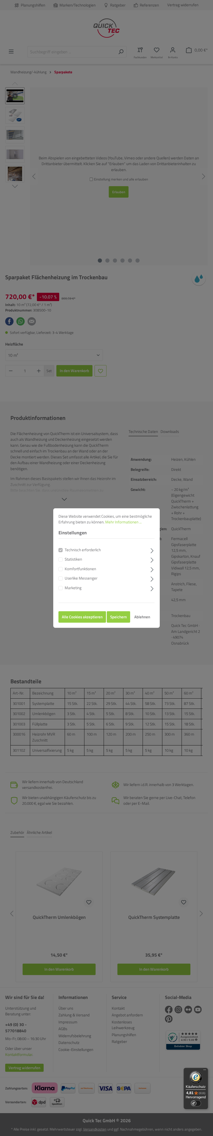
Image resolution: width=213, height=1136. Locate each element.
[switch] (196, 1103)
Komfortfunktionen (80, 569)
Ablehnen (142, 617)
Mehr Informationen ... (123, 522)
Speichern (118, 617)
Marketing (73, 587)
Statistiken (73, 559)
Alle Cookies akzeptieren (82, 617)
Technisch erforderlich (83, 550)
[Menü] (205, 1071)
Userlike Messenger (81, 578)
